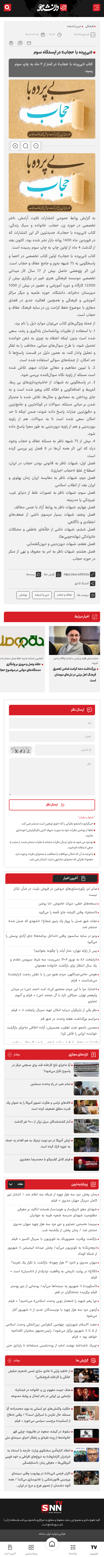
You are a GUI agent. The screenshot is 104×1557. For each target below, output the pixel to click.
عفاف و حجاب (64, 595)
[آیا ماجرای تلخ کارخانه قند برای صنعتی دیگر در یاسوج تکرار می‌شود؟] (86, 1069)
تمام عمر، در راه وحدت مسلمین (50, 1084)
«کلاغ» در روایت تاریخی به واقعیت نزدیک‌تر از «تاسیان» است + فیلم (53, 1275)
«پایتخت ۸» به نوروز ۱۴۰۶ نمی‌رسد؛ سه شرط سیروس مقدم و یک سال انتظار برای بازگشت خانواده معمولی (53, 963)
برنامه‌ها (73, 1553)
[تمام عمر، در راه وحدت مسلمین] (86, 1088)
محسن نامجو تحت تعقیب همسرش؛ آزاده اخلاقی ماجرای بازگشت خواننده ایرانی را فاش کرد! (52, 1031)
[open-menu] (96, 7)
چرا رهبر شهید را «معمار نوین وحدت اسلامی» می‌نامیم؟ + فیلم (52, 1301)
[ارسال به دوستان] (29, 42)
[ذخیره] (20, 42)
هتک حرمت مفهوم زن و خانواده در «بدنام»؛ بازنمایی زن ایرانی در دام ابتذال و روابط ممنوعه (40, 1393)
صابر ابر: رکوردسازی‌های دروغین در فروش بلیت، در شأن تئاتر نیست (55, 892)
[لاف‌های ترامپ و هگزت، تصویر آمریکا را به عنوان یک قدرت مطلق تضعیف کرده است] (86, 1107)
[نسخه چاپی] (11, 42)
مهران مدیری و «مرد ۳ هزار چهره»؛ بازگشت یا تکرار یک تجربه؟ (54, 1263)
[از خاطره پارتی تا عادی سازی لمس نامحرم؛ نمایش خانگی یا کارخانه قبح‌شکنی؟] (86, 1375)
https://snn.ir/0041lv (76, 574)
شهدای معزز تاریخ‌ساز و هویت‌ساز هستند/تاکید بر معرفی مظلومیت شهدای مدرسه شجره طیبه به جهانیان (57, 1213)
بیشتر (13, 1054)
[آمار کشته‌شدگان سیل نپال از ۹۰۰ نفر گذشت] (86, 1126)
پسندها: (30, 574)
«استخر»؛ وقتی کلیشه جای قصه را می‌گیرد (68, 913)
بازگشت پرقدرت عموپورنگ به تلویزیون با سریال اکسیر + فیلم (54, 1239)
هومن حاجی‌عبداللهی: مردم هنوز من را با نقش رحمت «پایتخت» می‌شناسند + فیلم (52, 978)
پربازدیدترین (31, 1553)
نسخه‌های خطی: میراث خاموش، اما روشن (67, 904)
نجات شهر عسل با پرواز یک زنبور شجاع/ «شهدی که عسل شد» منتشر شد (52, 924)
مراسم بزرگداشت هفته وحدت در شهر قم (69, 1019)
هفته (20, 1184)
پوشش (23, 595)
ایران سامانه (45, 1534)
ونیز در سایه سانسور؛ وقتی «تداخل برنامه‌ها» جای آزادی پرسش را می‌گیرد (51, 939)
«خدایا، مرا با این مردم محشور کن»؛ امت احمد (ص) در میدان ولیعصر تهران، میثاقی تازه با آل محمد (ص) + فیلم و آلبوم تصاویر (54, 995)
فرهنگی (89, 26)
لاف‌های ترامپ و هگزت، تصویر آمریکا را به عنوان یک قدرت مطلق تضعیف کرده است (38, 1106)
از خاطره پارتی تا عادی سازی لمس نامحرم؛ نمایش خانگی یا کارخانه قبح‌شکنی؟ (39, 1374)
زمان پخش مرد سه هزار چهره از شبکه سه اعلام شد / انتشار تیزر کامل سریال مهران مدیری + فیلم (52, 1198)
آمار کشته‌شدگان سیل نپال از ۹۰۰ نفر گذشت (42, 1122)
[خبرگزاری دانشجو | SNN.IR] (52, 7)
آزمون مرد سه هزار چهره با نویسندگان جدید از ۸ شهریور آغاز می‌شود (55, 1313)
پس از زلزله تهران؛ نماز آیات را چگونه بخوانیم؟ (65, 951)
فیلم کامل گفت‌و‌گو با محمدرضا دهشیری (45, 1160)
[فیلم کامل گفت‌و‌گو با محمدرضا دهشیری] (86, 1164)
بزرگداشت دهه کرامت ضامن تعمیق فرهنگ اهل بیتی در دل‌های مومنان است (74, 675)
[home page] (52, 1544)
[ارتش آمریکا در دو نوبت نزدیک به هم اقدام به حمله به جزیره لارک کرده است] (86, 1145)
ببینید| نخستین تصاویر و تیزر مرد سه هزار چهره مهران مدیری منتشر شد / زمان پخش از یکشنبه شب (55, 1227)
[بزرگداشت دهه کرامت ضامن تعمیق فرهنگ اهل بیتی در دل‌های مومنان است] (74, 640)
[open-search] (7, 7)
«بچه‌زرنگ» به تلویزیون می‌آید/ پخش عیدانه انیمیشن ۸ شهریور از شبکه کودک (52, 1251)
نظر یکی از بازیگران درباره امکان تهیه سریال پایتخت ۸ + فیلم (54, 1010)
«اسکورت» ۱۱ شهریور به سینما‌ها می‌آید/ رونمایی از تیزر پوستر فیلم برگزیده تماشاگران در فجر (54, 1289)
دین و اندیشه (74, 26)
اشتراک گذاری (81, 583)
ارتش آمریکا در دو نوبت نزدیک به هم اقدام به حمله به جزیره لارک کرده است (38, 1144)
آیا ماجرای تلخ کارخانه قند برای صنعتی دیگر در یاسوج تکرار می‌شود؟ (41, 1068)
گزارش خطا (49, 574)
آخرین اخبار (70, 878)
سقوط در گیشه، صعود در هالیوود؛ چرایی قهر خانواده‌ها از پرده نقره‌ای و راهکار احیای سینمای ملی (37, 1435)
